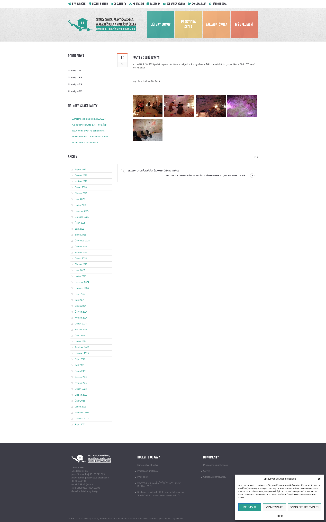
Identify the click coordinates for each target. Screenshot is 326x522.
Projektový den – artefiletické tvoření (90, 136)
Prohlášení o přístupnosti (215, 465)
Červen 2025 (81, 246)
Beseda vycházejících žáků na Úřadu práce (153, 171)
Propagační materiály (147, 471)
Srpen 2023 (80, 371)
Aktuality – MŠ (75, 91)
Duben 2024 (81, 323)
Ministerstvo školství (147, 465)
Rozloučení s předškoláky (85, 142)
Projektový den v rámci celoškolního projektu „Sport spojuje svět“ (207, 175)
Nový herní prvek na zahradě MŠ (88, 130)
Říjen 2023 (80, 359)
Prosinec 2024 (82, 282)
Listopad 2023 (82, 353)
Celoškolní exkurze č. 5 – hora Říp (89, 125)
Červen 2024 (81, 312)
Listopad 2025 (82, 217)
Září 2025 (79, 229)
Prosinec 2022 (82, 412)
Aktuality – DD (75, 70)
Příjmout (250, 507)
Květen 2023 (81, 383)
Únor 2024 (80, 335)
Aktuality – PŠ (75, 77)
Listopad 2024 (82, 288)
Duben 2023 (81, 389)
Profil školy (142, 477)
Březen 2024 (81, 329)
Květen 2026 (81, 181)
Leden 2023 (80, 406)
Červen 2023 (81, 377)
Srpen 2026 (80, 169)
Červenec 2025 (82, 240)
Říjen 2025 (80, 223)
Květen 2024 (81, 317)
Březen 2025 (81, 264)
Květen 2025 (81, 252)
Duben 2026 (81, 187)
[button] (319, 478)
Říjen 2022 (80, 424)
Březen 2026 (81, 193)
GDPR (280, 516)
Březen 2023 (81, 395)
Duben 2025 (81, 258)
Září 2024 (79, 300)
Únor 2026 (80, 199)
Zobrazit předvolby (304, 507)
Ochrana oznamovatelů (214, 477)
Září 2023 (79, 365)
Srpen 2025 (80, 234)
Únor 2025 (80, 270)
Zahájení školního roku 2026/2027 (89, 119)
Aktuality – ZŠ (75, 84)
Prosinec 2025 (82, 211)
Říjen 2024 (80, 294)
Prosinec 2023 (82, 347)
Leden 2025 (80, 276)
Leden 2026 (80, 205)
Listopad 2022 (82, 418)
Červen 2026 (81, 175)
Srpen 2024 (80, 306)
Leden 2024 (80, 341)
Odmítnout (274, 507)
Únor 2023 (80, 401)
